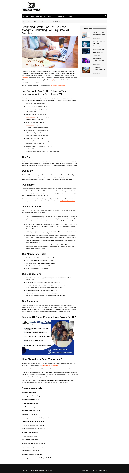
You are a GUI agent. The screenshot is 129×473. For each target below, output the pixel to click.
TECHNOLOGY (30, 16)
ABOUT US (85, 470)
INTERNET (69, 16)
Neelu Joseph (97, 38)
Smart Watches (30, 125)
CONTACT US (93, 470)
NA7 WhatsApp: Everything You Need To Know (99, 69)
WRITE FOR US (103, 470)
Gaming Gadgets (30, 117)
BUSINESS (39, 16)
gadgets (52, 80)
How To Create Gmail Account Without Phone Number (99, 34)
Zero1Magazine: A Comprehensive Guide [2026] (99, 60)
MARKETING (48, 16)
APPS (55, 16)
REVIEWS (61, 16)
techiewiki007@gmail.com (57, 85)
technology (25, 77)
